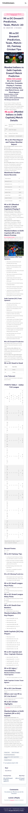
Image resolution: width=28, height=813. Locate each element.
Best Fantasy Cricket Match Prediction (14, 15)
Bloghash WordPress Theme (16, 810)
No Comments (19, 27)
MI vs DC (9, 111)
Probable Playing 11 (7, 760)
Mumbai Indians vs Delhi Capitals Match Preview (11, 757)
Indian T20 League (14, 79)
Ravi (6, 768)
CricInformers (8, 3)
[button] (8, 770)
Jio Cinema (8, 707)
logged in (12, 800)
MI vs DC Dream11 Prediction (9, 754)
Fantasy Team (7, 752)
